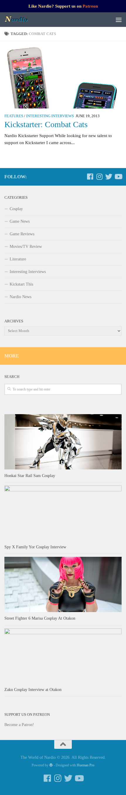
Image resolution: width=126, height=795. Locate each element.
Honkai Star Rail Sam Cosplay (29, 475)
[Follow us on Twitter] (108, 176)
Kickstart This (21, 284)
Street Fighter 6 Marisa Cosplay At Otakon (39, 618)
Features (13, 116)
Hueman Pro (85, 765)
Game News (20, 221)
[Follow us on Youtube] (118, 176)
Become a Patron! (19, 725)
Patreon (90, 6)
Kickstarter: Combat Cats (46, 124)
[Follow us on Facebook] (89, 176)
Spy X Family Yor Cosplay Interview (35, 547)
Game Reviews (22, 234)
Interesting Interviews (50, 116)
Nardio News (20, 297)
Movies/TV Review (26, 246)
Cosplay (16, 209)
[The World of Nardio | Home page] (20, 20)
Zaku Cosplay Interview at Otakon (33, 689)
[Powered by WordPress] (51, 765)
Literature (18, 259)
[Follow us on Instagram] (99, 176)
